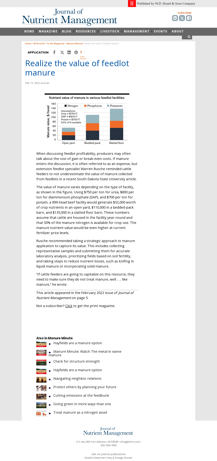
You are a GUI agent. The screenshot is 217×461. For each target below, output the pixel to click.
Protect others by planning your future (84, 387)
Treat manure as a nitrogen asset (80, 412)
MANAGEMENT (137, 31)
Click (68, 305)
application (38, 52)
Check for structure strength (76, 361)
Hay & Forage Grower (119, 457)
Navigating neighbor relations (77, 378)
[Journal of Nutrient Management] (69, 17)
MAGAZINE (48, 31)
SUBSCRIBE (184, 12)
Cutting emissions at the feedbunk (81, 395)
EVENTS (160, 31)
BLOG (66, 31)
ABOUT (178, 31)
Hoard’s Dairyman (95, 457)
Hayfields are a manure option (77, 343)
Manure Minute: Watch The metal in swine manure (84, 353)
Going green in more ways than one (82, 404)
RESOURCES (86, 31)
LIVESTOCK (110, 31)
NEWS (29, 31)
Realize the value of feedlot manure (77, 68)
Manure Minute (60, 338)
